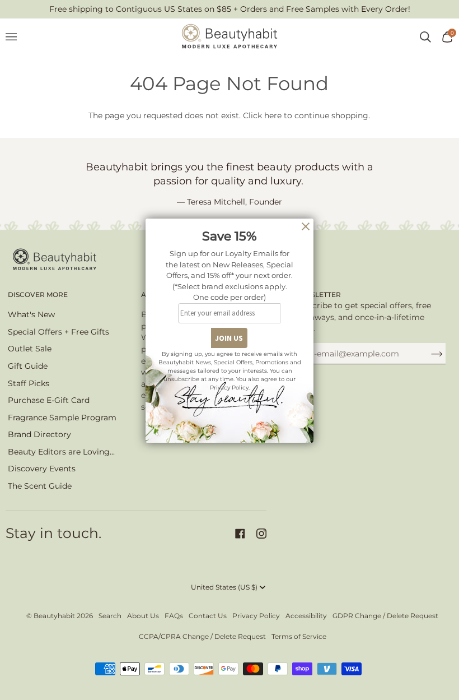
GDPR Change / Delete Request (385, 615)
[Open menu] (17, 36)
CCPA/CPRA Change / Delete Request (202, 636)
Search (110, 615)
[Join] (428, 354)
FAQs (174, 615)
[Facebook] (240, 534)
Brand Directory (39, 434)
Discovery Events (42, 468)
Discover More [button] (38, 294)
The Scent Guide (40, 485)
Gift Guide (28, 365)
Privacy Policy (256, 615)
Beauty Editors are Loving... (61, 451)
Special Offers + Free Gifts (58, 331)
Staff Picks (28, 383)
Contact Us (208, 615)
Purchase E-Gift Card (49, 400)
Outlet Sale (29, 348)
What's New (31, 314)
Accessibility (306, 615)
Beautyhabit (54, 615)
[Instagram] (261, 534)
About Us (143, 615)
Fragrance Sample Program (62, 417)
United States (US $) (224, 587)
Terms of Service (298, 636)
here (273, 115)
